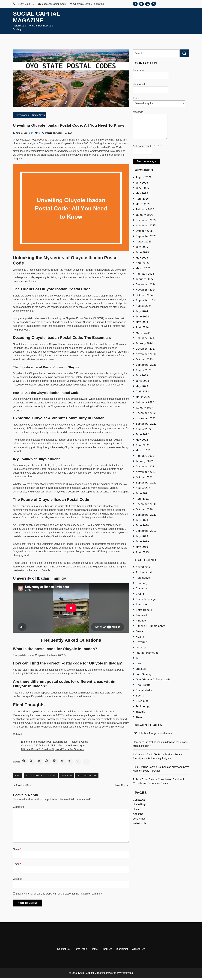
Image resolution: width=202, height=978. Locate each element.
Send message (146, 161)
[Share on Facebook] (25, 762)
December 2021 (146, 466)
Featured (141, 615)
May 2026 (142, 193)
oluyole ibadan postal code (41, 775)
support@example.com (54, 4)
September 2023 (146, 364)
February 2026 (145, 209)
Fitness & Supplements (150, 626)
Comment (19, 806)
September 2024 (146, 300)
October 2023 (144, 359)
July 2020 (142, 520)
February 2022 (145, 455)
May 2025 (142, 257)
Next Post (121, 785)
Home (136, 809)
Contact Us (139, 799)
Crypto (140, 594)
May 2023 (142, 386)
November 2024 (146, 289)
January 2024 (144, 343)
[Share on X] (33, 762)
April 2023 (142, 391)
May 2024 (142, 322)
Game (139, 631)
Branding (141, 583)
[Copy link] (86, 762)
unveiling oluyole (87, 775)
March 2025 (143, 268)
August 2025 (144, 241)
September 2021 (146, 482)
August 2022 (144, 429)
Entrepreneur (144, 610)
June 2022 (142, 434)
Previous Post (23, 785)
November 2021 (146, 472)
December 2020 (146, 504)
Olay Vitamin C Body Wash (30, 115)
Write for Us (139, 823)
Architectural (144, 572)
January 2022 (144, 461)
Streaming (142, 701)
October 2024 (144, 295)
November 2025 (146, 225)
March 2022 (143, 450)
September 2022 (146, 423)
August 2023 (144, 370)
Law (138, 663)
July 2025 (142, 247)
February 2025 (145, 273)
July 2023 (142, 375)
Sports (140, 695)
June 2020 (142, 525)
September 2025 (146, 236)
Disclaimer (139, 818)
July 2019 (142, 536)
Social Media (144, 690)
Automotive (143, 577)
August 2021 (144, 488)
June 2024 (142, 316)
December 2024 (146, 284)
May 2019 (142, 547)
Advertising (143, 567)
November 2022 (146, 418)
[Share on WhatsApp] (48, 762)
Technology (143, 706)
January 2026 (144, 214)
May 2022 (142, 439)
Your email (139, 84)
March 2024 (143, 332)
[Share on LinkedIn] (40, 762)
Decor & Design (146, 599)
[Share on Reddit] (63, 762)
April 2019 (142, 552)
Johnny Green (23, 133)
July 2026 (142, 182)
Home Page (139, 804)
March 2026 (143, 204)
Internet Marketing (147, 652)
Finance (141, 620)
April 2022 (142, 445)
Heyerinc (141, 642)
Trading (140, 711)
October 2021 (144, 477)
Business (141, 588)
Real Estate (143, 685)
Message (138, 112)
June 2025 (142, 252)
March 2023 (143, 397)
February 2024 (145, 338)
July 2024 (142, 311)
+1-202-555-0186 (25, 4)
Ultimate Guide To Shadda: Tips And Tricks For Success (52, 749)
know (17, 775)
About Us (138, 814)
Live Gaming (144, 674)
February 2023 (145, 402)
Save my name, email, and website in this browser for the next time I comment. (59, 893)
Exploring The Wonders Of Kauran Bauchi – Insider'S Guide (54, 741)
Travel (140, 717)
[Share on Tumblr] (71, 762)
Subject (137, 98)
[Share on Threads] (78, 762)
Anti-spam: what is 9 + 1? (147, 146)
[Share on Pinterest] (55, 762)
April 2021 (142, 498)
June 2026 (142, 188)
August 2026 (144, 177)
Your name (139, 70)
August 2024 (144, 306)
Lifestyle (141, 668)
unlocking (66, 775)
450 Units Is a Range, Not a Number (153, 733)
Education (142, 604)
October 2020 (144, 509)
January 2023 (144, 407)
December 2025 (146, 220)
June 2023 (142, 381)
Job (138, 658)
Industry (141, 647)
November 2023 (146, 354)
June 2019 (142, 541)
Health (140, 636)
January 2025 (144, 279)
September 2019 (146, 530)
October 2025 (144, 231)
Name (17, 849)
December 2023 (146, 348)
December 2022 (146, 413)
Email (17, 864)
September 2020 (146, 514)
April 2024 (142, 327)
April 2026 (142, 198)
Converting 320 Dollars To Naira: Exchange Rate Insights (53, 745)
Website (17, 878)
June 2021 (142, 493)
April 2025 (142, 263)
